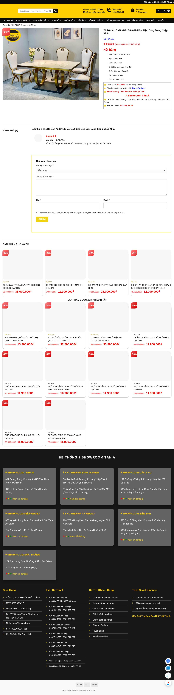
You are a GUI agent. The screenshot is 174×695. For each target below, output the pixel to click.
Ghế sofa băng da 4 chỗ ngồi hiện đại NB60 (22, 436)
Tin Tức (161, 20)
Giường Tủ (68, 20)
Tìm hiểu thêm (138, 88)
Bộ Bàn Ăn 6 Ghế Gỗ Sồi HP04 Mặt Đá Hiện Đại (64, 286)
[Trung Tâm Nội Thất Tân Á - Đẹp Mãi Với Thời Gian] (8, 10)
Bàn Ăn (81, 20)
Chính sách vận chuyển (103, 609)
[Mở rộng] (6, 96)
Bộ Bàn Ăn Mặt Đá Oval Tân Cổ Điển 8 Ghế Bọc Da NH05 (21, 286)
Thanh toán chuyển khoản (105, 598)
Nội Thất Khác (95, 20)
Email (106, 200)
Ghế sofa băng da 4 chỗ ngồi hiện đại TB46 (108, 387)
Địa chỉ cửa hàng (100, 625)
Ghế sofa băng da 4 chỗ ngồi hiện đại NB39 (151, 387)
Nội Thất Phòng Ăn (19, 25)
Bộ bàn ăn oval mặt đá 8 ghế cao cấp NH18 (107, 286)
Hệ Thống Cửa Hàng (115, 20)
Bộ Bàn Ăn (32, 25)
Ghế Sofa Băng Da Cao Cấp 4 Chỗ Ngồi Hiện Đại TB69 (64, 436)
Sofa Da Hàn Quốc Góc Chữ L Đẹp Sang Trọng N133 (22, 339)
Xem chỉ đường (20, 499)
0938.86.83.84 (126, 105)
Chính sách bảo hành (102, 614)
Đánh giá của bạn (44, 165)
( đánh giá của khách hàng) (127, 44)
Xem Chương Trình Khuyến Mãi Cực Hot (125, 92)
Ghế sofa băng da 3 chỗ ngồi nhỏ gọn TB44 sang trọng (65, 387)
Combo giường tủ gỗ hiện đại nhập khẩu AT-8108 (106, 339)
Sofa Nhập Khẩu (40, 20)
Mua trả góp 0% (100, 636)
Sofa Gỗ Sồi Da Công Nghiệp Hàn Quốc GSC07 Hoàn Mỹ (64, 339)
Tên (38, 200)
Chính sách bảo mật (102, 620)
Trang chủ (6, 25)
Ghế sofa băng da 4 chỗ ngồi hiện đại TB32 (22, 387)
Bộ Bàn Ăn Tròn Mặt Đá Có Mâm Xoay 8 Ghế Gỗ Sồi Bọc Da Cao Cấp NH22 (151, 286)
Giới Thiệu (151, 20)
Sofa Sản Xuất (22, 20)
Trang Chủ (8, 20)
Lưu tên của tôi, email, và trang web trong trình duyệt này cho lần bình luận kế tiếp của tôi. (82, 213)
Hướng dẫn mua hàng (103, 603)
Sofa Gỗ (55, 20)
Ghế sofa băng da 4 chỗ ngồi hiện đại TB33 (151, 339)
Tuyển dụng (98, 631)
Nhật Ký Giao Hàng (135, 20)
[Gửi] (55, 11)
